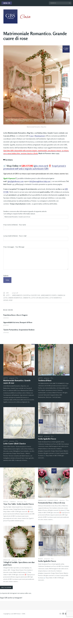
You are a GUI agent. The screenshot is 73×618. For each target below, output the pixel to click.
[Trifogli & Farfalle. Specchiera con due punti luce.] (19, 541)
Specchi (6, 560)
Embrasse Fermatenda (48, 500)
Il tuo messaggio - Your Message (13, 247)
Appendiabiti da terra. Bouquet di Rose (17, 322)
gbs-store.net (40, 166)
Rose (10, 300)
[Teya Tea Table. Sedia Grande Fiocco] (19, 483)
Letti (7, 295)
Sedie (40, 436)
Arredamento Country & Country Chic (26, 295)
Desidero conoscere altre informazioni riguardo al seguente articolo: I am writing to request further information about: (25, 213)
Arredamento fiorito (48, 295)
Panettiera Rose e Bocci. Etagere (15, 315)
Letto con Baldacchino (39, 298)
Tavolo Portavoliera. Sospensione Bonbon (18, 330)
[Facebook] (66, 614)
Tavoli (13, 501)
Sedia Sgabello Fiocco (47, 439)
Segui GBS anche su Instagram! (11, 598)
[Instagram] (63, 614)
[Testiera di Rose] (54, 360)
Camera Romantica (15, 298)
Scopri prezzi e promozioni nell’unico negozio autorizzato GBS (34, 167)
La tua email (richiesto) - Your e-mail (14, 236)
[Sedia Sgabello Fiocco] (54, 418)
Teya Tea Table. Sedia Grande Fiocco (18, 504)
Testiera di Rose (44, 380)
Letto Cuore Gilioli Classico (14, 443)
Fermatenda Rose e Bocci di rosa (51, 503)
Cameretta (26, 298)
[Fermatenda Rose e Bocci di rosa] (54, 482)
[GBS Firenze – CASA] (18, 16)
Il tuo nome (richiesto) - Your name (14, 225)
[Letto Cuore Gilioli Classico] (19, 423)
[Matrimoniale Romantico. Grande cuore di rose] (19, 360)
